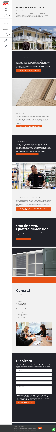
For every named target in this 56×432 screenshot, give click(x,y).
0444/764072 (23, 303)
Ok (40, 428)
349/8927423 (23, 304)
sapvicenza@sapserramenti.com (24, 312)
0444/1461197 (23, 317)
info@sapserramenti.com (23, 297)
